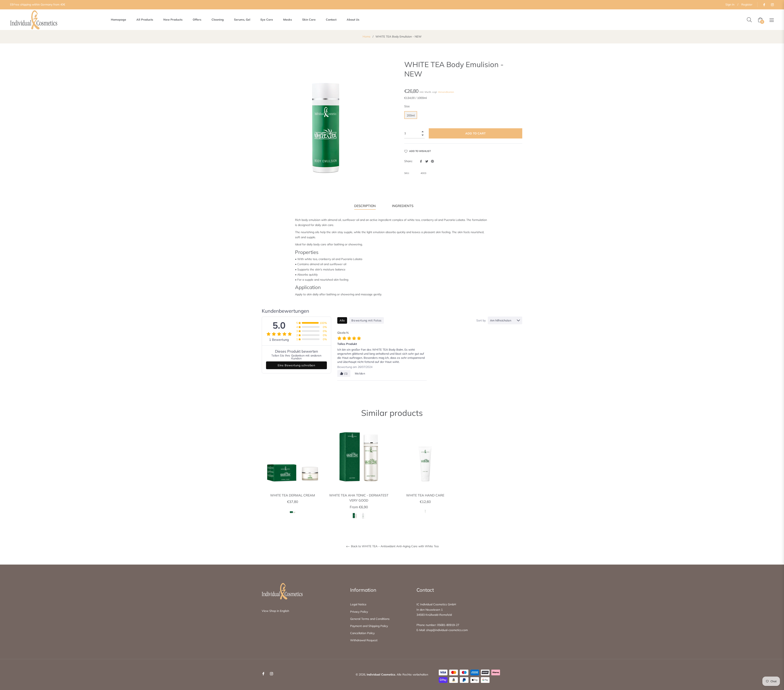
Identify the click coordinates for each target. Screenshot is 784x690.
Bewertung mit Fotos (366, 320)
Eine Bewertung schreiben (296, 365)
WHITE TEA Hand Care (425, 495)
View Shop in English (275, 611)
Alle (342, 320)
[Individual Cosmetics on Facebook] (764, 4)
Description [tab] (365, 206)
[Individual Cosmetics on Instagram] (772, 4)
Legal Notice (358, 604)
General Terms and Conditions (370, 619)
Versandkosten (446, 92)
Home (367, 36)
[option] (292, 475)
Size (407, 106)
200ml (411, 115)
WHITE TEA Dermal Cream (292, 495)
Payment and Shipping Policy (369, 626)
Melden (360, 373)
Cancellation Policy (362, 633)
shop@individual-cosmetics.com (447, 630)
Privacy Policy (359, 612)
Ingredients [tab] (402, 206)
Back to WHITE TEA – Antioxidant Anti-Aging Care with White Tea (394, 546)
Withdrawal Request (364, 640)
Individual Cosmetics (381, 674)
